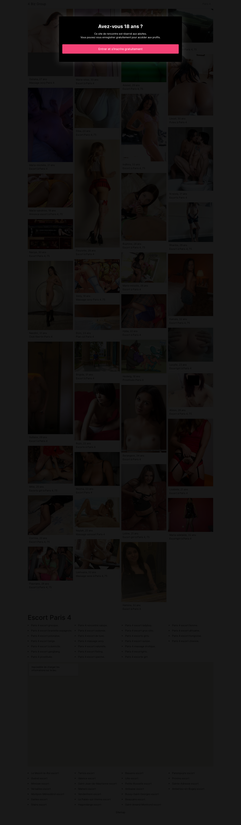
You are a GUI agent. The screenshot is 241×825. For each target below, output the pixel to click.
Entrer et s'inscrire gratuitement (120, 49)
